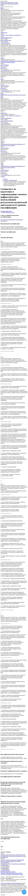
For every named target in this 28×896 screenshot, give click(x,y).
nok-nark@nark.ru (5, 65)
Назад (2, 97)
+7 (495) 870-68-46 (5, 42)
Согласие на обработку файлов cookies (10, 883)
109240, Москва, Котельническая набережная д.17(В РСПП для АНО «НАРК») (13, 61)
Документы (10, 3)
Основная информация (6, 211)
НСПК (5, 3)
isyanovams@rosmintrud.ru (7, 120)
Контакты (16, 3)
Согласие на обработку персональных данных (12, 874)
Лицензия (7, 870)
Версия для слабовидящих (7, 2)
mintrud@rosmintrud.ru (6, 118)
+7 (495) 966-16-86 (5, 70)
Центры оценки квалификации (8, 861)
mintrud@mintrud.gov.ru (6, 37)
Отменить (8, 852)
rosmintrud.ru (4, 113)
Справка (16, 2)
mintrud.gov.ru (4, 32)
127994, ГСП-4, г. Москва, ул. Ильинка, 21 (11, 35)
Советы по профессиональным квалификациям (12, 860)
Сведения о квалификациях (10, 180)
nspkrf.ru (3, 58)
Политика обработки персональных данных (11, 873)
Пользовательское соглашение (8, 871)
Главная (5, 179)
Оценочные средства (6, 863)
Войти (2, 7)
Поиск (2, 5)
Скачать (10, 212)
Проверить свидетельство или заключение (11, 854)
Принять (3, 852)
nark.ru (2, 79)
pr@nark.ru (3, 67)
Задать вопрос (6, 869)
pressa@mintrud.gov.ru (6, 40)
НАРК (2, 3)
